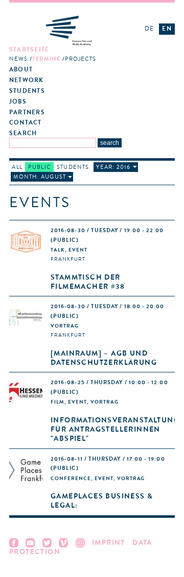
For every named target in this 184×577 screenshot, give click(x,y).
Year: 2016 (113, 167)
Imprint (108, 542)
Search (23, 133)
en (166, 28)
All (17, 167)
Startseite (29, 50)
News (18, 59)
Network (26, 80)
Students (27, 91)
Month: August (39, 176)
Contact (25, 123)
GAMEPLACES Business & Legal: (102, 500)
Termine (46, 59)
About (21, 69)
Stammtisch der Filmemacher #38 (88, 281)
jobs (18, 102)
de (149, 28)
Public (39, 167)
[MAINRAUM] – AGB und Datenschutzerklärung (104, 357)
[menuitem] (71, 54)
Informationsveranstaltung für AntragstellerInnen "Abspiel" (115, 429)
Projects (81, 59)
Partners (27, 112)
